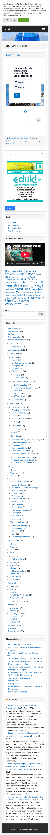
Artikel (11, 628)
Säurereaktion (17, 504)
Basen (12, 565)
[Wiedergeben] (8, 263)
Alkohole (13, 568)
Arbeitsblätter (31, 271)
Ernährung (16, 445)
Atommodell (12, 274)
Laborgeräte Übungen (17, 669)
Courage (35, 829)
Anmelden (12, 222)
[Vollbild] (42, 263)
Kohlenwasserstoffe (32, 282)
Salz (37, 295)
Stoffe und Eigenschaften (22, 363)
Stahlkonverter (22, 298)
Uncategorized (14, 631)
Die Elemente (17, 371)
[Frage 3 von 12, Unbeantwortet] (25, 114)
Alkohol (21, 271)
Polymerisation (9, 292)
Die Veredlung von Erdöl (17, 692)
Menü (7, 29)
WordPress (24, 829)
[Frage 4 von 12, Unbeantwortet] (28, 114)
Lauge (26, 286)
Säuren (13, 562)
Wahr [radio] (20, 82)
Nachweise (16, 515)
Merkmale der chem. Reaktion (26, 388)
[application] (25, 254)
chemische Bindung (19, 442)
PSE (18, 291)
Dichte (38, 274)
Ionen (35, 279)
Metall (38, 285)
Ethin (17, 277)
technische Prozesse (22, 463)
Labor (12, 343)
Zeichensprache (14, 331)
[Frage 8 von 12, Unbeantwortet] (28, 120)
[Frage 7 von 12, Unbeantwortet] (25, 120)
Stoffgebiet (12, 466)
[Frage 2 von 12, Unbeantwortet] (28, 111)
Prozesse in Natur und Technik (24, 453)
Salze (12, 552)
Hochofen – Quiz (13, 55)
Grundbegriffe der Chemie (12, 279)
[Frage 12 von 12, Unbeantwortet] (28, 126)
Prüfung (11, 334)
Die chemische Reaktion (21, 381)
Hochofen (10, 143)
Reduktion (22, 295)
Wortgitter (14, 622)
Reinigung (31, 295)
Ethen (13, 277)
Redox (38, 292)
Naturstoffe (15, 598)
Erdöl (7, 276)
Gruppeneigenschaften (21, 537)
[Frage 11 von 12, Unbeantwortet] (25, 126)
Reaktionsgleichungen (21, 510)
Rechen (32, 292)
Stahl (14, 297)
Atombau (15, 368)
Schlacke (33, 138)
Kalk (15, 432)
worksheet (14, 608)
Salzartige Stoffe (18, 407)
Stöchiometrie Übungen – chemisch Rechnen (25, 658)
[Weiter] (38, 120)
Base (24, 274)
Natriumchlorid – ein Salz (18, 664)
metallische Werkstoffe (19, 595)
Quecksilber (25, 292)
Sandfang (7, 298)
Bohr (31, 273)
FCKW (22, 277)
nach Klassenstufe (15, 350)
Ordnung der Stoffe (19, 448)
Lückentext (14, 616)
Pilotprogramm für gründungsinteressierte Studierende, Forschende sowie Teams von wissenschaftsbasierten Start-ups (24, 766)
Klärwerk (16, 282)
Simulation (12, 328)
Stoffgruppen (13, 540)
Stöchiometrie (36, 297)
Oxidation (37, 288)
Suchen (7, 310)
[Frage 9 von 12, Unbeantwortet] (25, 123)
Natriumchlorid (18, 559)
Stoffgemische (15, 346)
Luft (11, 478)
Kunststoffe (13, 285)
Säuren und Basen (19, 413)
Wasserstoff (13, 304)
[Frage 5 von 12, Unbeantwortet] (25, 117)
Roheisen (9, 141)
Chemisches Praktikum (21, 451)
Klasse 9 (13, 403)
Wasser (24, 300)
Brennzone (31, 141)
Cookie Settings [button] (9, 20)
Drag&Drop (14, 619)
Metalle (17, 375)
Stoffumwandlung (21, 385)
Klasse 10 (14, 436)
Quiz (37, 141)
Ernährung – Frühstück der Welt (21, 644)
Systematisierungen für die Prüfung (26, 439)
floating (27, 277)
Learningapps (15, 613)
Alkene (14, 271)
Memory (13, 611)
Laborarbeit (16, 360)
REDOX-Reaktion (21, 396)
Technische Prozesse (16, 601)
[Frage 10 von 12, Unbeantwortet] (28, 123)
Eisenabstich (24, 138)
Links (31, 286)
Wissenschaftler (14, 625)
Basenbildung (17, 507)
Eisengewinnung (20, 141)
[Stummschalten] (38, 263)
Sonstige (15, 512)
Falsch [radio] (21, 87)
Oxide (12, 549)
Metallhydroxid (9, 289)
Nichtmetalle (19, 377)
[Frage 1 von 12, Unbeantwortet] (25, 111)
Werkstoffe (25, 304)
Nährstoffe (14, 576)
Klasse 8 (13, 354)
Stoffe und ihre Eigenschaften (20, 675)
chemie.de (12, 699)
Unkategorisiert (14, 337)
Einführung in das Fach (17, 340)
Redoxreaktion (10, 295)
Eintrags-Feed (13, 225)
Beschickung (14, 138)
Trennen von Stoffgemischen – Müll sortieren (26, 667)
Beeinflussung (17, 490)
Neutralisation (22, 288)
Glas (32, 277)
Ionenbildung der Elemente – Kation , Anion (25, 672)
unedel (16, 301)
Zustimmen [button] (23, 20)
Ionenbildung (8, 282)
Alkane (8, 271)
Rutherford (16, 531)
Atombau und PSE (19, 410)
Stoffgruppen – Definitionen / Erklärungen (25, 661)
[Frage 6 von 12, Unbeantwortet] (28, 117)
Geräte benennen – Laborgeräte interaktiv (25, 686)
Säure (9, 300)
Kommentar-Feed (15, 228)
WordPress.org (14, 231)
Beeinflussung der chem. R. (24, 460)
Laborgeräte (13, 683)
